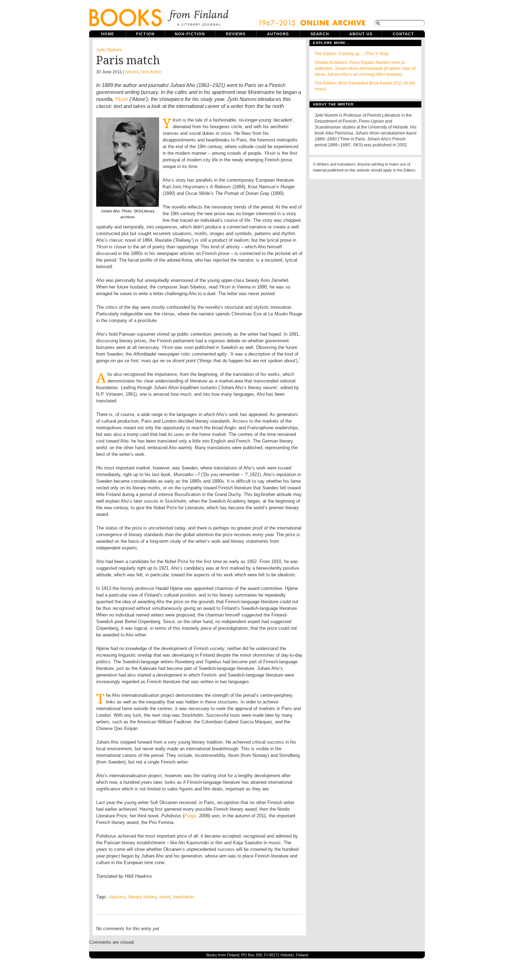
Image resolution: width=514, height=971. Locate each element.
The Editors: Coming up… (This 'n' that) (351, 53)
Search (319, 34)
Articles (132, 72)
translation (183, 896)
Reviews (236, 34)
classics (117, 896)
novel (164, 896)
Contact (403, 34)
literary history (142, 896)
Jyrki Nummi (109, 49)
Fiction (145, 34)
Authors (278, 34)
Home (107, 34)
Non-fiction (190, 34)
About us (361, 34)
